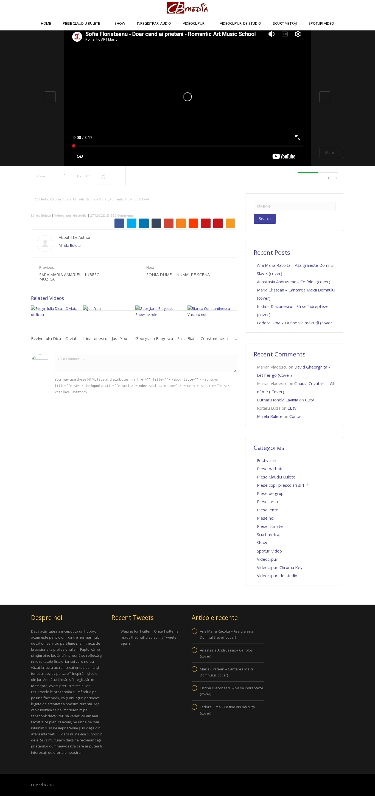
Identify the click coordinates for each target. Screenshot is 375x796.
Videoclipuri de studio (240, 23)
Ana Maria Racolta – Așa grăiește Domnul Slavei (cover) (227, 634)
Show (119, 23)
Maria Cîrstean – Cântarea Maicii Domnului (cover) (227, 672)
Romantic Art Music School (129, 199)
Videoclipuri (194, 23)
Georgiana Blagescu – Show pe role (168, 338)
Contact (200, 37)
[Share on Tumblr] (156, 223)
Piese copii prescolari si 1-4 (283, 485)
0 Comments (124, 215)
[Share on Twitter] (131, 223)
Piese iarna (267, 501)
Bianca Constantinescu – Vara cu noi (221, 338)
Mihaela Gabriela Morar (90, 199)
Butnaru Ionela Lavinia (277, 400)
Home (46, 23)
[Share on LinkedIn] (144, 223)
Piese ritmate (270, 526)
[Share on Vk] (206, 223)
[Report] (118, 175)
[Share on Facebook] (119, 223)
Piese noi (265, 518)
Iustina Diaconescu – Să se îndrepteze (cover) (231, 690)
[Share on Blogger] (181, 223)
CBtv (176, 37)
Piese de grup (270, 493)
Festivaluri (266, 460)
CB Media (41, 199)
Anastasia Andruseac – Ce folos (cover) (293, 281)
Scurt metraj (285, 23)
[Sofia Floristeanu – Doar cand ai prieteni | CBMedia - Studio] (187, 7)
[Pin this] (218, 223)
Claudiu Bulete (60, 199)
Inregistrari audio (154, 23)
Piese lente (267, 509)
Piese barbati (269, 468)
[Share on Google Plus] (168, 223)
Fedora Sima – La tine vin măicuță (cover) (295, 322)
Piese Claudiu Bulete (82, 23)
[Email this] (230, 223)
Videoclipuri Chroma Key (280, 567)
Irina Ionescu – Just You (105, 338)
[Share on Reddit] (193, 223)
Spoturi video (321, 23)
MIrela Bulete (41, 215)
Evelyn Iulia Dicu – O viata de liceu (62, 338)
